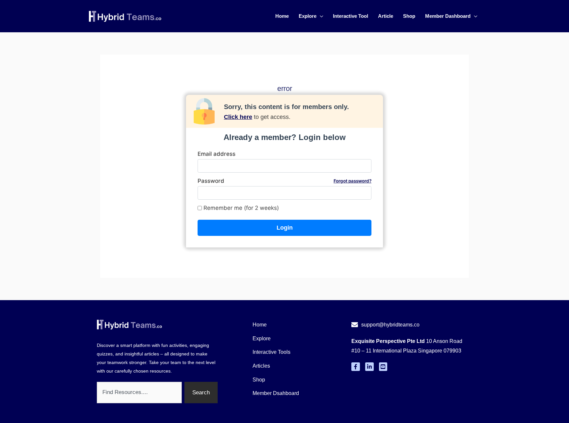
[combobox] (139, 392)
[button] (319, 16)
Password (284, 181)
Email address (216, 154)
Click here (238, 117)
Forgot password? (352, 180)
